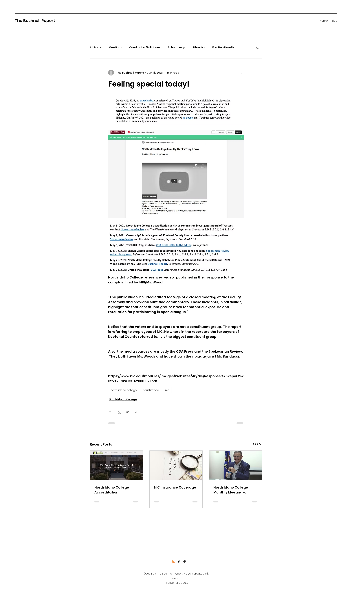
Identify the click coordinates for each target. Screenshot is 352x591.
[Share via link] (137, 412)
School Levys (177, 47)
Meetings (115, 47)
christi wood (151, 390)
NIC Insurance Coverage (175, 487)
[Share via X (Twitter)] (119, 412)
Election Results (223, 47)
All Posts (95, 47)
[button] (257, 47)
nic (167, 390)
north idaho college (124, 390)
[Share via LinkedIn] (128, 412)
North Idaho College (123, 399)
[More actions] (241, 72)
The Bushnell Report (35, 20)
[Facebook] (179, 562)
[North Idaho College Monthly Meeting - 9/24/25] (235, 465)
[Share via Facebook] (110, 412)
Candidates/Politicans (144, 47)
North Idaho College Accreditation (111, 490)
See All (257, 444)
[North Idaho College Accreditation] (116, 465)
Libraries (199, 47)
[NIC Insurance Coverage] (176, 465)
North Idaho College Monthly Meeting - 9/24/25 (230, 490)
